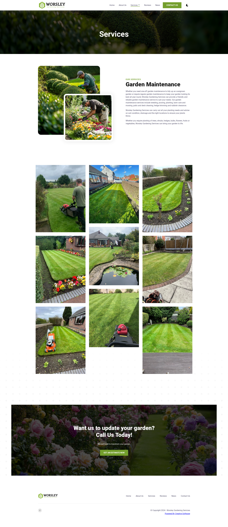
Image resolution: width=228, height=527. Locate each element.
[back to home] (52, 5)
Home (111, 5)
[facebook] (40, 510)
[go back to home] (48, 496)
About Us (122, 5)
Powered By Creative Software (177, 514)
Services (134, 5)
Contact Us (172, 5)
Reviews (147, 5)
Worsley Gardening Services (178, 510)
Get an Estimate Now (114, 453)
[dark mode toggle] (187, 5)
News (157, 5)
